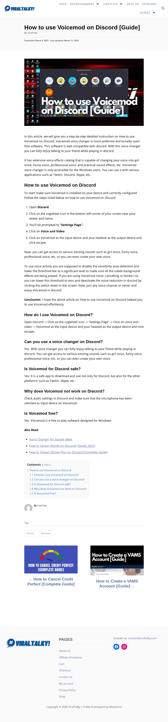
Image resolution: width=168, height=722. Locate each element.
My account (66, 683)
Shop (62, 696)
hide (46, 464)
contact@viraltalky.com (142, 638)
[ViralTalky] (20, 8)
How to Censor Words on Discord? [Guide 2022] (62, 446)
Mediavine (115, 707)
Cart (61, 664)
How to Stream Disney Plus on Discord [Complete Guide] (68, 452)
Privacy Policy (67, 690)
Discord (29, 533)
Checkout (65, 670)
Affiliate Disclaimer (70, 657)
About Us (65, 651)
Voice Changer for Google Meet (50, 439)
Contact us (65, 677)
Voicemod (45, 533)
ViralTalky (33, 32)
